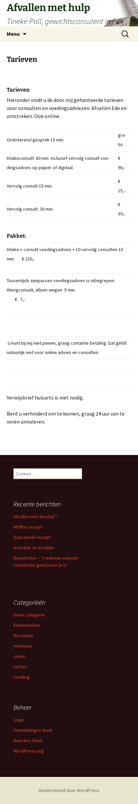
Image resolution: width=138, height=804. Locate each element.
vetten (20, 667)
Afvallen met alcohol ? (35, 516)
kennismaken (26, 625)
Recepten (23, 636)
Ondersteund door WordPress (69, 790)
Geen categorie (29, 615)
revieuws (22, 646)
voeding (21, 677)
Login (18, 720)
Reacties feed (27, 740)
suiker (19, 656)
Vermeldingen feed (32, 730)
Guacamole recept (32, 537)
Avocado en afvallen (33, 548)
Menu (13, 33)
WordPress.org (28, 751)
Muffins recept (27, 527)
